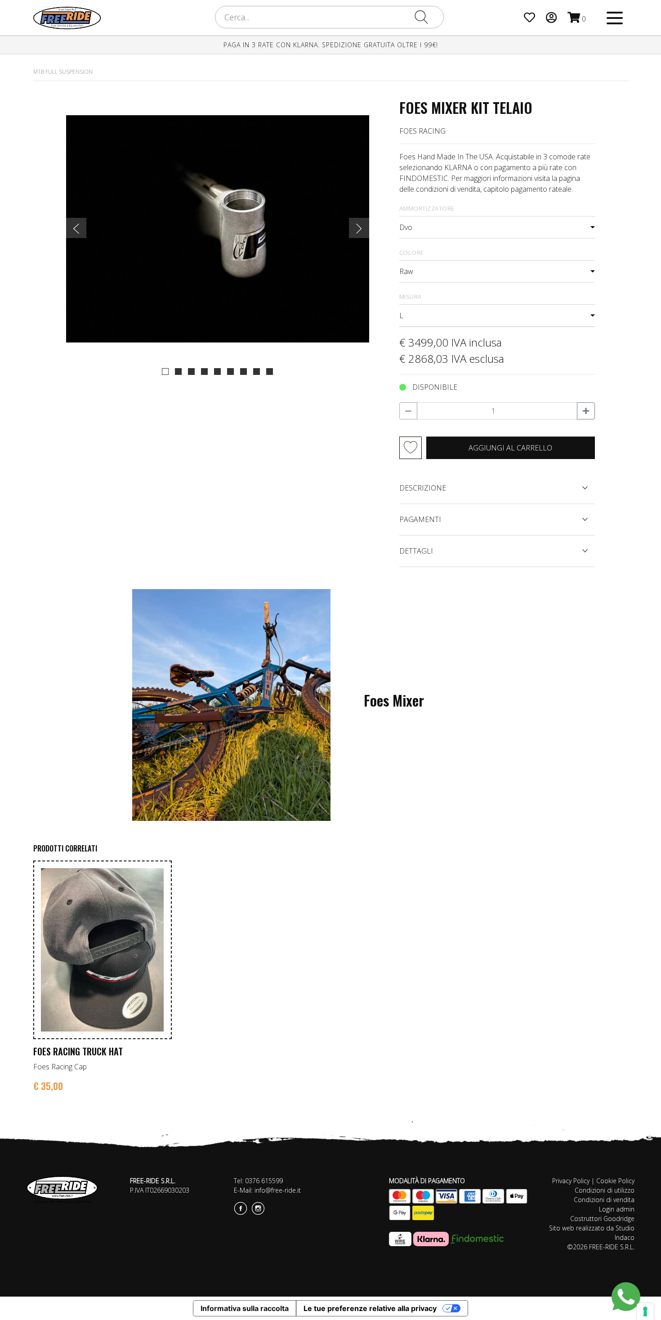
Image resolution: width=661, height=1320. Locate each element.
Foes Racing (422, 131)
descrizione (422, 488)
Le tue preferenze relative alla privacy (370, 1308)
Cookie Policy (615, 1180)
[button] (165, 371)
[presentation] (76, 228)
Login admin (616, 1209)
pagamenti (420, 519)
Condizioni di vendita (604, 1199)
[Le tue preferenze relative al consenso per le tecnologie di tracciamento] (645, 1311)
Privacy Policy (571, 1180)
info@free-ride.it (278, 1190)
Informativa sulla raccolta (245, 1308)
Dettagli (416, 551)
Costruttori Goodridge (602, 1218)
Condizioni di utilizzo (604, 1190)
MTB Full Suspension (63, 72)
